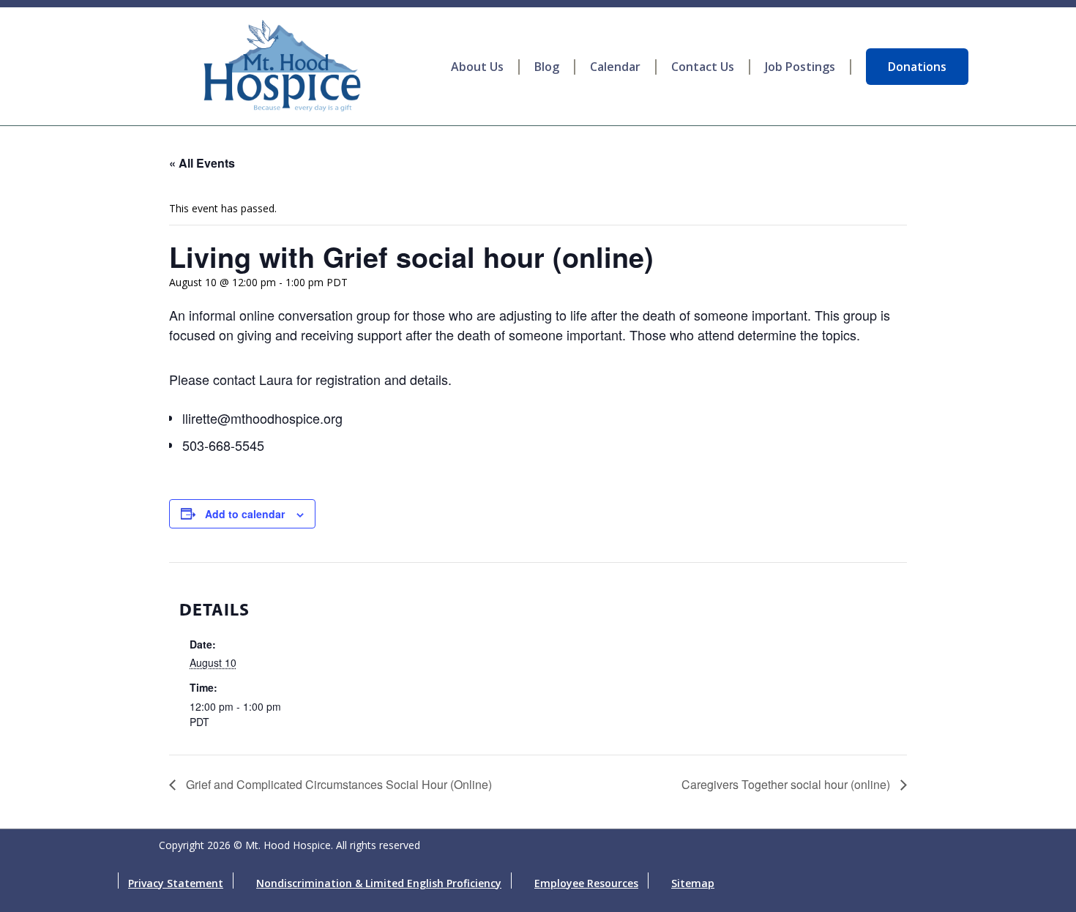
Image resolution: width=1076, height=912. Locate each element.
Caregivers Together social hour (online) (787, 784)
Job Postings (800, 67)
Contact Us (702, 67)
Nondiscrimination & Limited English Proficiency (378, 883)
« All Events (202, 162)
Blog (546, 67)
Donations (917, 67)
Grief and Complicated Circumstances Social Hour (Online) (337, 784)
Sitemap (692, 883)
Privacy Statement (175, 883)
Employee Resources (586, 883)
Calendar (615, 67)
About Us (477, 67)
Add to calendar (245, 514)
